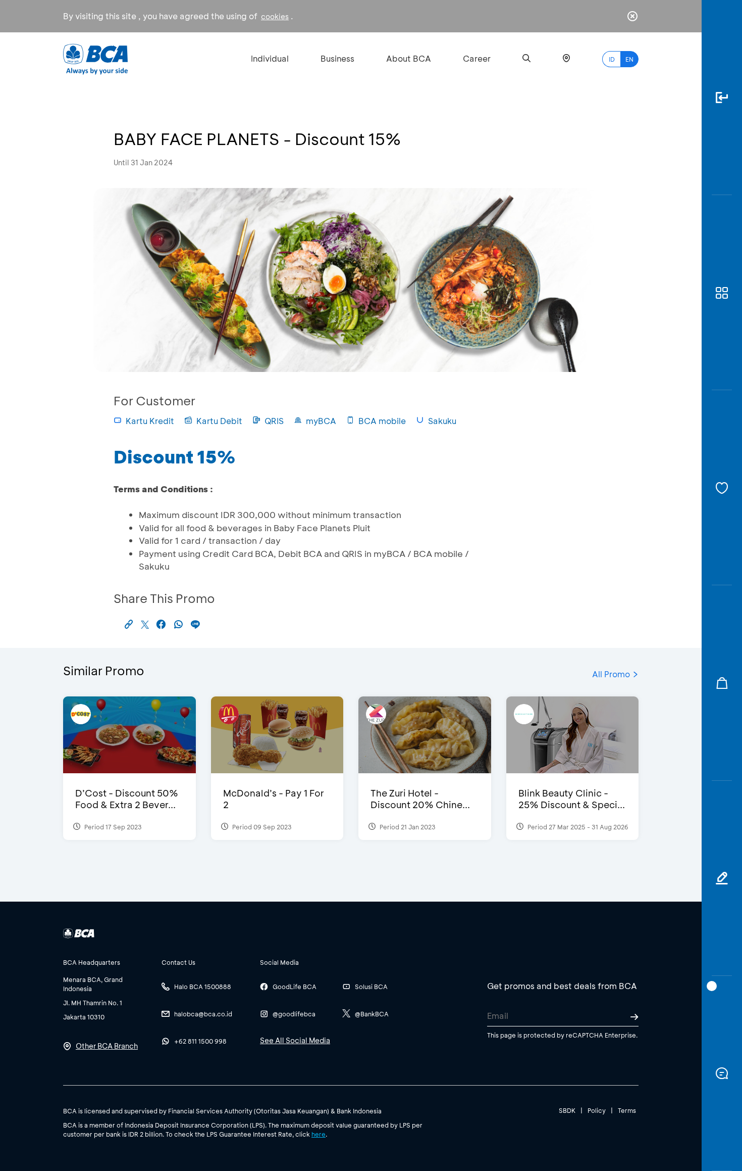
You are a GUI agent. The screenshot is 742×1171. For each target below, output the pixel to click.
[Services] (722, 487)
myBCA (321, 420)
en (629, 59)
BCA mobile (382, 420)
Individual (270, 58)
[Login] (722, 97)
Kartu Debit (219, 420)
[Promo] (722, 682)
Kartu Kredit (150, 420)
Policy (597, 1110)
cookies (275, 16)
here (318, 1134)
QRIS (274, 420)
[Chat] (722, 1073)
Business (337, 58)
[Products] (722, 292)
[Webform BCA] (722, 878)
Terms (627, 1110)
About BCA (408, 58)
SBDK (567, 1110)
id (612, 59)
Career (477, 58)
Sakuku (442, 420)
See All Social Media (295, 1040)
